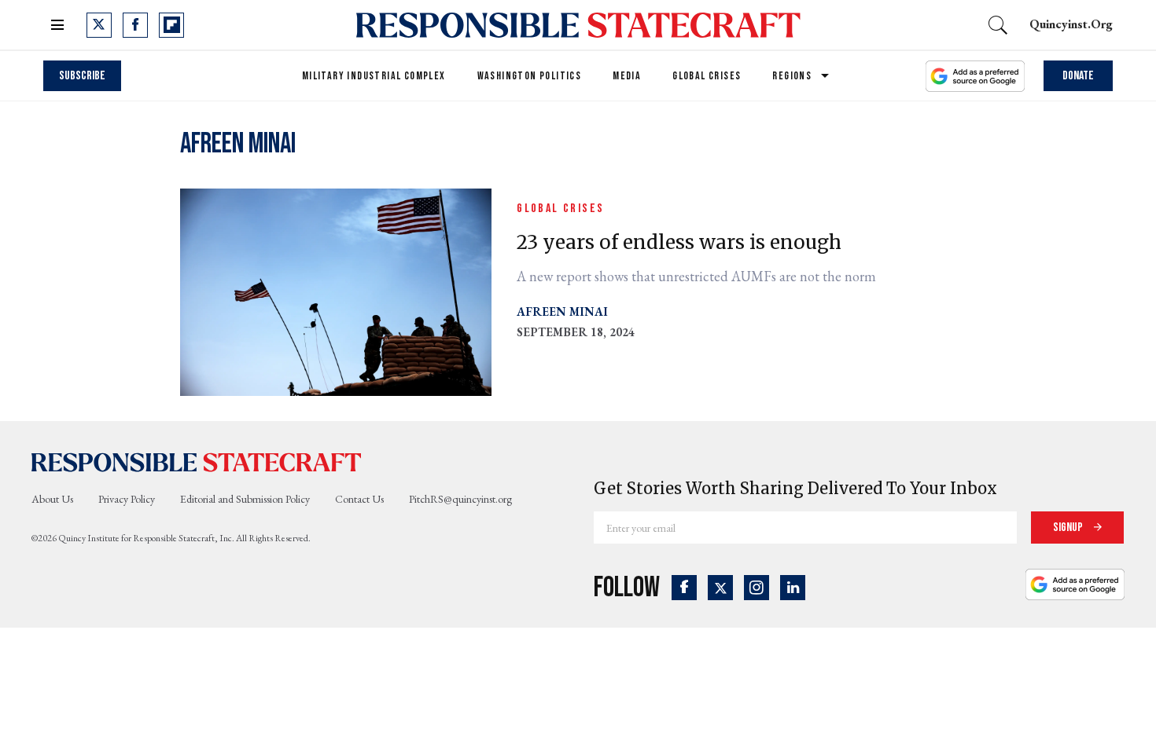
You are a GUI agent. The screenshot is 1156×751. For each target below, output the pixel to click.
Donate (1078, 75)
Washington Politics (529, 75)
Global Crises (706, 75)
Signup (1069, 527)
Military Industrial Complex (374, 75)
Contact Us (359, 499)
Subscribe (82, 75)
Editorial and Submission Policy (245, 499)
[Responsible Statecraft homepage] (196, 461)
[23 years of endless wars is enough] (335, 290)
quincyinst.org (1071, 24)
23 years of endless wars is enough (679, 242)
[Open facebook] (135, 25)
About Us (52, 499)
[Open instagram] (756, 587)
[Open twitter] (99, 25)
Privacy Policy (126, 499)
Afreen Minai (562, 311)
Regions (792, 75)
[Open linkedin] (792, 587)
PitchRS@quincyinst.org (460, 499)
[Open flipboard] (171, 25)
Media (627, 75)
